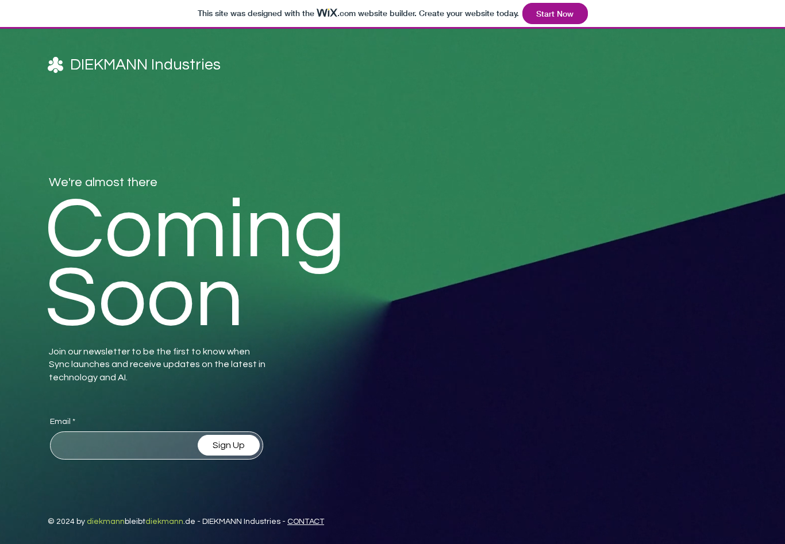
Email (60, 422)
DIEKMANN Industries (145, 65)
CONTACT (305, 522)
